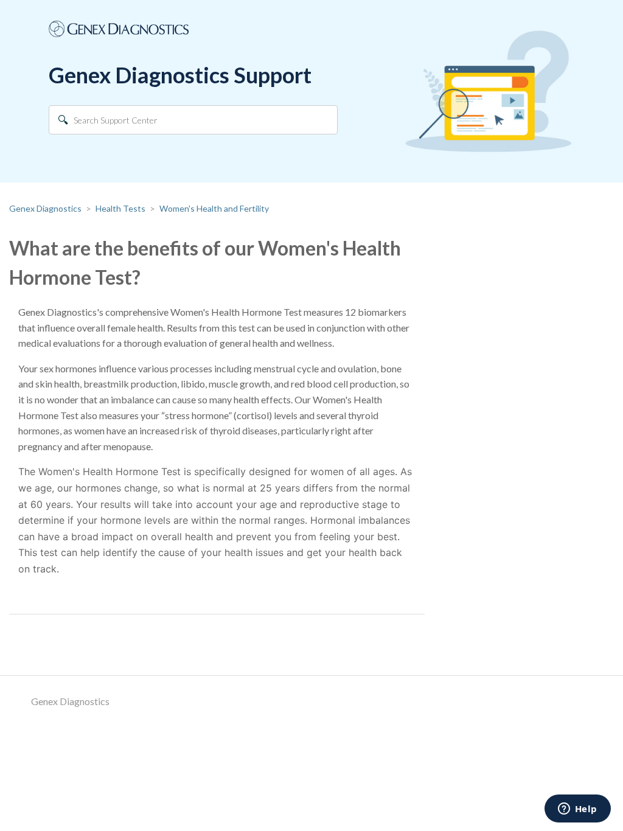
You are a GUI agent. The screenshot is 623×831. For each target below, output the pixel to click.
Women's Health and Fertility (214, 208)
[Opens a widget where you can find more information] (577, 809)
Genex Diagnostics (45, 208)
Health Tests (120, 208)
